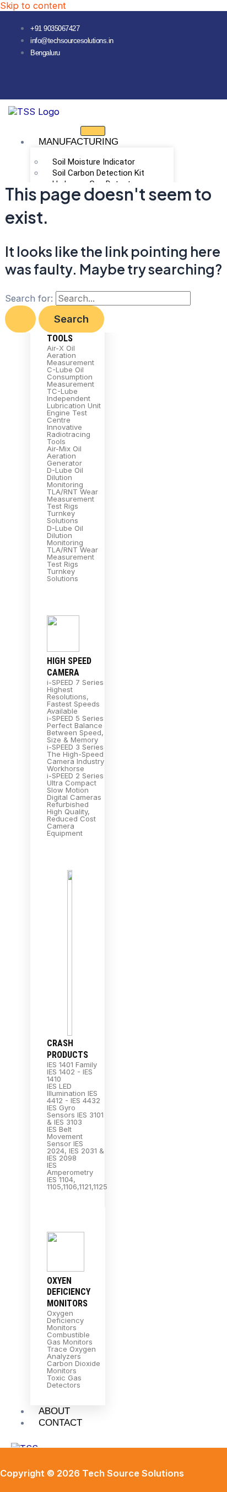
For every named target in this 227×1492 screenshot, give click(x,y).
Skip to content (33, 5)
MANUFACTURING (78, 141)
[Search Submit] (20, 318)
